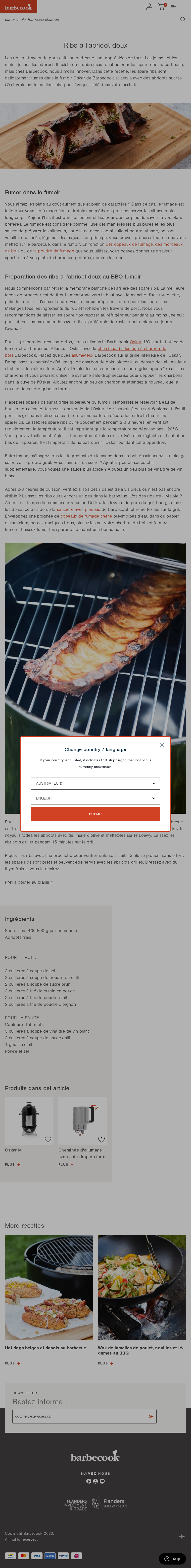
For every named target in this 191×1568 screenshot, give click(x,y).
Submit (95, 814)
